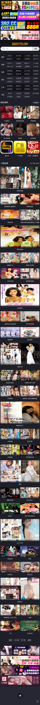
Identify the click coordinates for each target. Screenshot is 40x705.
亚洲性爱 (9, 71)
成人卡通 (27, 71)
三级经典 (4, 163)
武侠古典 (35, 86)
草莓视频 (27, 93)
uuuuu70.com (20, 44)
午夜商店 (18, 93)
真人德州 (18, 56)
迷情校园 (9, 89)
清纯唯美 (18, 81)
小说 (2, 87)
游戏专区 (35, 56)
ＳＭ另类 (35, 66)
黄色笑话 (27, 89)
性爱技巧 (35, 89)
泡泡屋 (18, 96)
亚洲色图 (18, 78)
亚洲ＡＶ (9, 63)
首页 (10, 640)
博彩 (2, 57)
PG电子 (10, 56)
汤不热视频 (35, 93)
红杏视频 (9, 96)
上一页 (17, 640)
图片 (2, 80)
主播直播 (27, 66)
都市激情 (9, 86)
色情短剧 (27, 96)
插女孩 (10, 93)
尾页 (29, 640)
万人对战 (27, 56)
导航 (2, 95)
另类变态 (35, 74)
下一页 (23, 640)
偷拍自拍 (18, 71)
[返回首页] (37, 701)
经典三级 (18, 74)
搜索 (35, 49)
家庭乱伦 (18, 86)
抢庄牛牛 (35, 59)
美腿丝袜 (9, 81)
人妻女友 (27, 86)
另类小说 (18, 89)
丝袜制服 (18, 66)
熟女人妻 (9, 66)
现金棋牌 (27, 59)
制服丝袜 (9, 74)
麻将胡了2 (10, 59)
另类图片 (35, 81)
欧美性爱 (35, 71)
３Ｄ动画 (35, 63)
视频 (2, 65)
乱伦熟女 (27, 74)
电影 (2, 72)
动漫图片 (35, 78)
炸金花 (18, 59)
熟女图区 (27, 81)
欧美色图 (27, 78)
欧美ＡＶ (27, 63)
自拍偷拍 (18, 63)
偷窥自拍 (9, 78)
